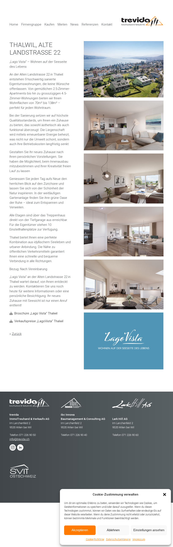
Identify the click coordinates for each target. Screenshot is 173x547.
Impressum (138, 539)
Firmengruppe (31, 24)
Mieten (62, 24)
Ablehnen (113, 530)
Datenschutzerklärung (118, 539)
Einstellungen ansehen (148, 530)
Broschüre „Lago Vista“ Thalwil (35, 313)
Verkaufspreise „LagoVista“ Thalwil (38, 321)
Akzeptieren (80, 530)
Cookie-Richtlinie (95, 539)
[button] (164, 494)
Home (13, 24)
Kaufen (49, 24)
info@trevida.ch (19, 439)
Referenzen (90, 24)
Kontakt (106, 24)
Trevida (22, 471)
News (74, 24)
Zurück (17, 334)
